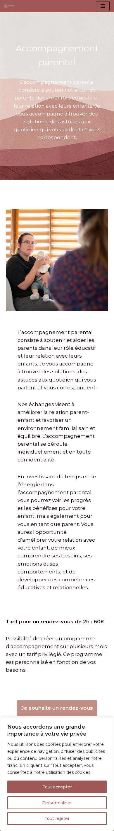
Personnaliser (57, 802)
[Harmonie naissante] (10, 6)
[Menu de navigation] (103, 6)
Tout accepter (57, 787)
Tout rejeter (57, 818)
